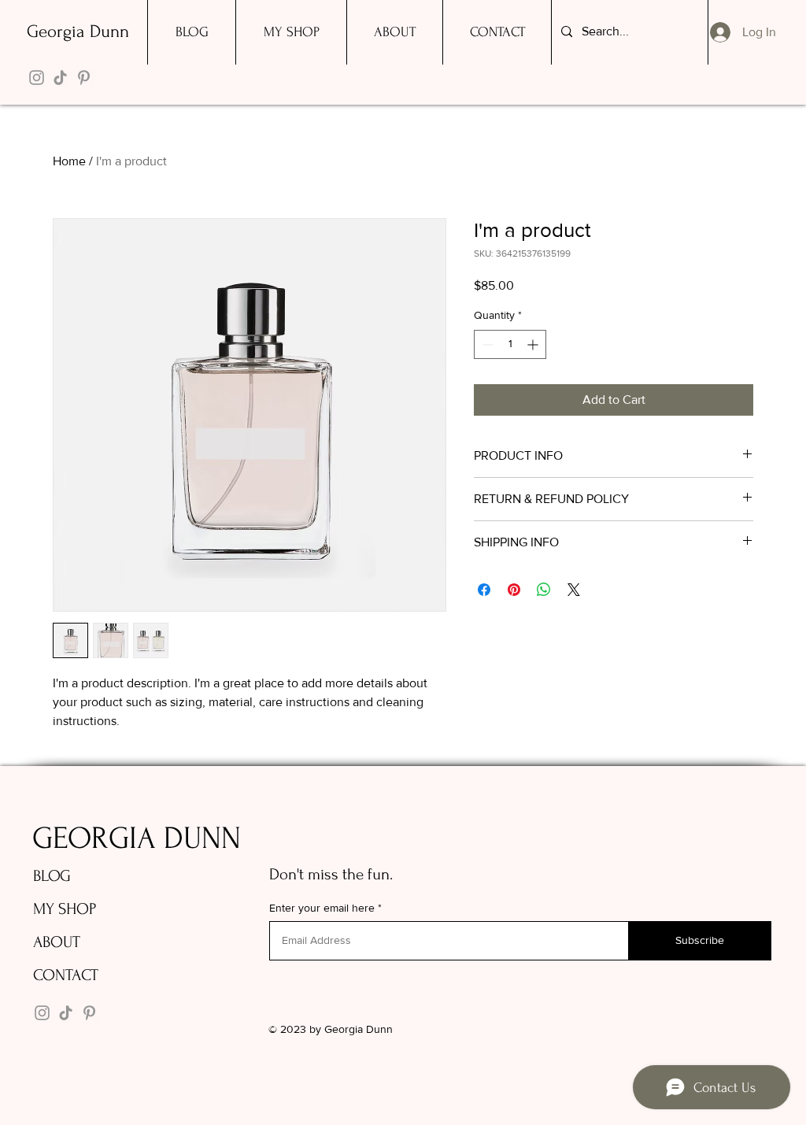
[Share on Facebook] (484, 589)
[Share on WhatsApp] (543, 589)
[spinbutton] (510, 344)
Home (69, 161)
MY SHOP (64, 909)
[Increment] (534, 344)
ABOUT (56, 942)
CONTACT (65, 975)
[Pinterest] (84, 77)
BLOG (52, 876)
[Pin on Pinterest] (514, 589)
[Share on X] (573, 589)
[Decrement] (486, 344)
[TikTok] (60, 77)
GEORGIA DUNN (136, 838)
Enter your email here (322, 907)
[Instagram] (36, 77)
